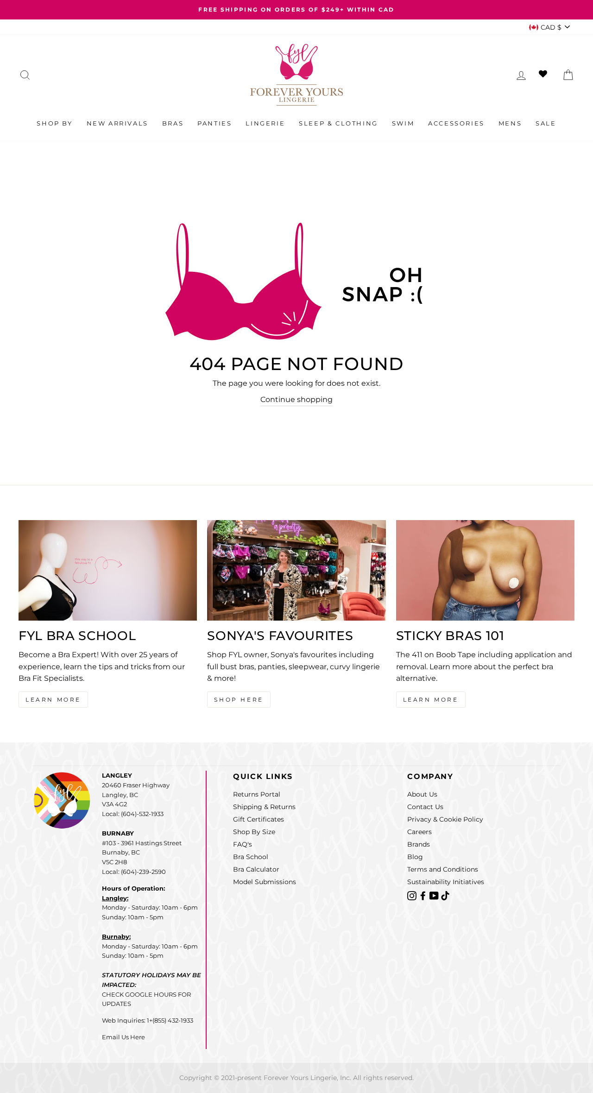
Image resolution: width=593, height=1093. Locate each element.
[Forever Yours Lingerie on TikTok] (445, 895)
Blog (415, 857)
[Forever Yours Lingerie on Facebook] (423, 895)
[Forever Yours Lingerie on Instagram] (412, 895)
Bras (172, 123)
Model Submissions (264, 882)
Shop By (54, 123)
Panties (214, 123)
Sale (546, 123)
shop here (238, 699)
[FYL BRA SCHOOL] (108, 570)
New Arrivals (117, 123)
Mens (510, 123)
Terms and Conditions (442, 869)
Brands (418, 844)
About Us (422, 794)
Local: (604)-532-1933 (133, 813)
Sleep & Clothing (338, 123)
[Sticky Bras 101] (485, 570)
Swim (403, 123)
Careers (419, 832)
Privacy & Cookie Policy (445, 819)
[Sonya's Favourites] (296, 570)
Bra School (250, 857)
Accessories (456, 123)
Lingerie (265, 123)
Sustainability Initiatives (445, 882)
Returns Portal (256, 794)
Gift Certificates (258, 819)
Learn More (53, 699)
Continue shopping (296, 399)
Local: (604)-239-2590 (134, 871)
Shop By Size (254, 832)
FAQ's (242, 844)
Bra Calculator (256, 869)
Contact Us (425, 807)
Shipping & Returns (264, 807)
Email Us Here (123, 1037)
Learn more (431, 699)
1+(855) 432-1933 (170, 1020)
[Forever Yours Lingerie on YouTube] (435, 895)
